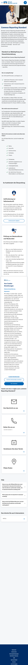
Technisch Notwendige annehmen (14, 379)
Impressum (14, 649)
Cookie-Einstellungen (14, 376)
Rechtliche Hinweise (14, 656)
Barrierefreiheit (14, 660)
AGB (14, 658)
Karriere (14, 662)
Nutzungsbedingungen (14, 653)
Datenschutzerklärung (9, 289)
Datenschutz (14, 651)
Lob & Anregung (14, 664)
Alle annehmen (14, 383)
